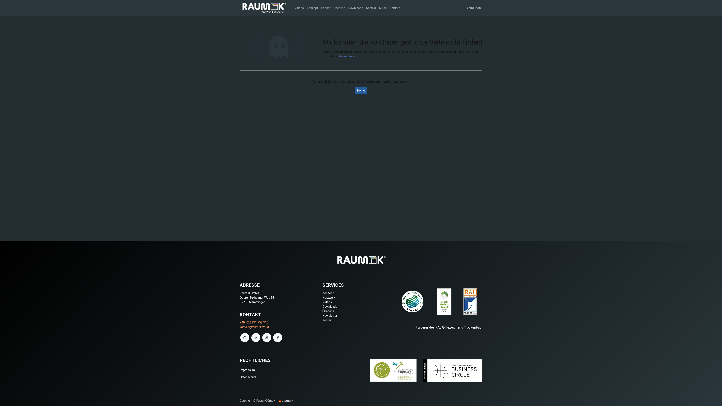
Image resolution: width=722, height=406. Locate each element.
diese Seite (346, 56)
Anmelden (473, 8)
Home (361, 90)
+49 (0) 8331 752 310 (254, 322)
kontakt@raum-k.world (254, 327)
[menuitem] (299, 8)
